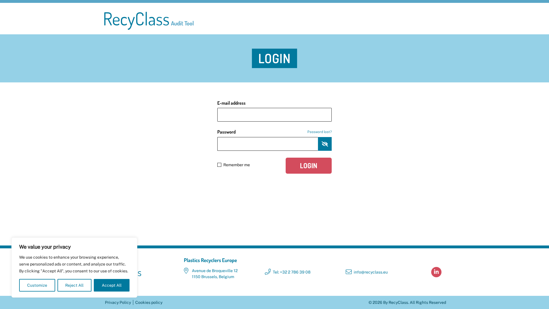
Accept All (112, 285)
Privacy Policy (118, 302)
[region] (74, 267)
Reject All (74, 285)
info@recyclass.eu (371, 272)
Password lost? (319, 132)
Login (308, 165)
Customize (37, 285)
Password (274, 132)
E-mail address (231, 103)
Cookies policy (148, 302)
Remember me (236, 165)
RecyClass (148, 18)
